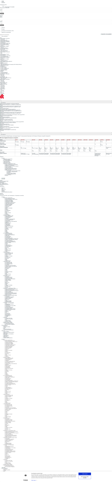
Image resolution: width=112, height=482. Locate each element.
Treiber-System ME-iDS (9, 167)
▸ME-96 (16, 139)
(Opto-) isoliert (3, 78)
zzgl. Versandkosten (11, 195)
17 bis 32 (3, 76)
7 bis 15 (2, 91)
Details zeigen (33, 480)
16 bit (2, 45)
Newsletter (3, 2)
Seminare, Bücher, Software (11, 173)
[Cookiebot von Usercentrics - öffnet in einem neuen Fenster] (25, 480)
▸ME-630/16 (22, 139)
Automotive (8, 172)
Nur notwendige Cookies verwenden (85, 477)
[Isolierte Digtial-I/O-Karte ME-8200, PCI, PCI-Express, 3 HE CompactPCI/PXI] (12, 114)
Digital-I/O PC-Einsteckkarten (9, 165)
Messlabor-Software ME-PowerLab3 (10, 168)
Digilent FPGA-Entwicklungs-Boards (11, 169)
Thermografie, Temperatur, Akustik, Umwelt (13, 170)
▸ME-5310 (74, 139)
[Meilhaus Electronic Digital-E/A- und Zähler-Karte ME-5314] (9, 103)
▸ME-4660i (46, 139)
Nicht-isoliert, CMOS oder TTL (6, 77)
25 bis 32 (3, 86)
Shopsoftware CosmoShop (19, 195)
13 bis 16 (3, 39)
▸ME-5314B (85, 139)
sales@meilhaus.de (5, 184)
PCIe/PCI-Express (4, 72)
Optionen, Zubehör (8, 166)
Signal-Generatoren (7, 161)
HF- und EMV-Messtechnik (8, 160)
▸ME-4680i (68, 139)
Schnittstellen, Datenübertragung (12, 171)
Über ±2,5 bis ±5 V (4, 50)
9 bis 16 (2, 75)
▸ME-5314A (80, 139)
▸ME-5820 (96, 139)
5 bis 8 (2, 74)
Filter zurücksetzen (5, 36)
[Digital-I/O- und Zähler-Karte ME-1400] (6, 119)
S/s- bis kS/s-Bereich (4, 56)
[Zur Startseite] (1, 21)
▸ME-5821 (102, 139)
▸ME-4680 (62, 139)
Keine (2, 47)
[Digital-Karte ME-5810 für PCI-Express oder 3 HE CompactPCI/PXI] (10, 112)
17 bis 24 (3, 85)
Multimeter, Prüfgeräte (7, 159)
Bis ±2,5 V (3, 49)
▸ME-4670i (57, 139)
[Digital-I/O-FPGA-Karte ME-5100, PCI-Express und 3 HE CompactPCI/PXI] (12, 121)
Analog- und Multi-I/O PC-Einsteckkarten (11, 164)
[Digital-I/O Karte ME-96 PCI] (4, 126)
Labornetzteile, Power (7, 162)
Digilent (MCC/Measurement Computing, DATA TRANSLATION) (11, 64)
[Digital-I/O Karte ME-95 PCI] (4, 124)
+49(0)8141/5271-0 (3, 18)
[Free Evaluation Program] (4, 108)
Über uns (6, 175)
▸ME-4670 (51, 139)
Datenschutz (4, 189)
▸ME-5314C (91, 139)
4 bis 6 (2, 90)
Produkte (3, 158)
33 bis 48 (3, 87)
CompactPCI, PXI (4, 73)
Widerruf (3, 190)
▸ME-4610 (33, 139)
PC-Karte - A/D (3, 66)
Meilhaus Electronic (4, 65)
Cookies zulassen (84, 473)
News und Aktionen (8, 174)
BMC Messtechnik (4, 63)
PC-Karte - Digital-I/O (5, 68)
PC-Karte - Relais (4, 69)
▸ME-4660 (40, 139)
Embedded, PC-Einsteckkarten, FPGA (9, 163)
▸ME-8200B (108, 139)
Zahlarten (3, 191)
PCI (2, 71)
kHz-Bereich (3, 42)
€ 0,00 (3, 6)
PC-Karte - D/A (3, 67)
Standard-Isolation (4, 60)
